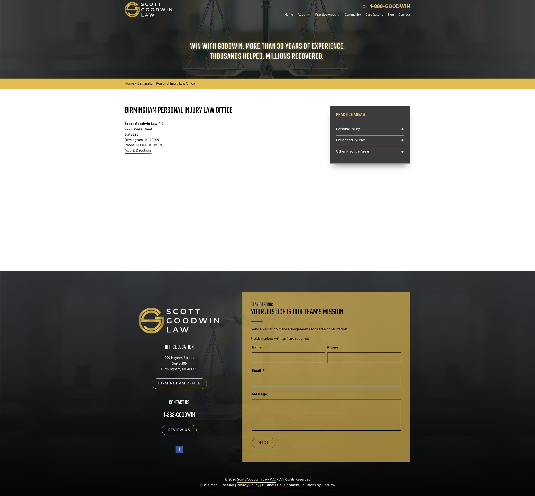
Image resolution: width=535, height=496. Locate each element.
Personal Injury (348, 129)
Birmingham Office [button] (179, 383)
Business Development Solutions (289, 485)
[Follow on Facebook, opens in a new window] (179, 449)
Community (353, 14)
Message (259, 394)
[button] (402, 152)
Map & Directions (138, 151)
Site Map (226, 485)
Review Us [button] (179, 430)
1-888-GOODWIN (390, 7)
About (302, 14)
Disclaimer (208, 485)
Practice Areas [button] (325, 14)
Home (289, 14)
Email (258, 371)
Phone (332, 348)
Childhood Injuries (351, 140)
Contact (404, 14)
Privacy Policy (248, 485)
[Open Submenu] (402, 129)
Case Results (374, 14)
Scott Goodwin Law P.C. (256, 480)
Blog (391, 14)
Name (257, 348)
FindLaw (328, 485)
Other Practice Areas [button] (352, 152)
